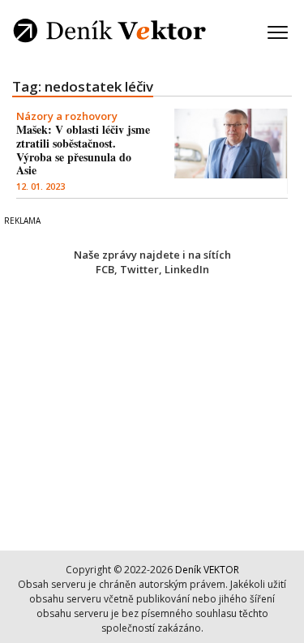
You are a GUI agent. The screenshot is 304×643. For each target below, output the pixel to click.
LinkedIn (187, 269)
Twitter (139, 269)
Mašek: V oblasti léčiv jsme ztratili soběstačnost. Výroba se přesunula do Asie (83, 149)
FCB (105, 269)
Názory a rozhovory (67, 116)
